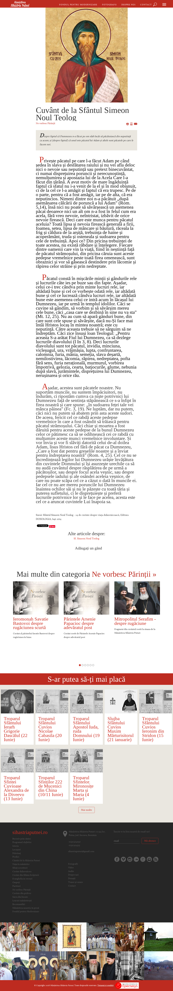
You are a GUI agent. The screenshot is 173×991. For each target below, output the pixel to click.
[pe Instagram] (129, 859)
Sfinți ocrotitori (19, 868)
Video (71, 868)
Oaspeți (16, 882)
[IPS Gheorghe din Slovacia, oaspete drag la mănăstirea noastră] (72, 966)
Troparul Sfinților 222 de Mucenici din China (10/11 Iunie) (50, 786)
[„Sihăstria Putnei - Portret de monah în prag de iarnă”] (158, 937)
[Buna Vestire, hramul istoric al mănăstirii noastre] (43, 937)
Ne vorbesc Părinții (45, 123)
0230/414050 (75, 842)
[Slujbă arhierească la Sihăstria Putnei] (14, 937)
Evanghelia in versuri (22, 879)
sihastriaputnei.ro (29, 832)
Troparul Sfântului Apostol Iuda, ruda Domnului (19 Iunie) (86, 729)
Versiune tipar (127, 124)
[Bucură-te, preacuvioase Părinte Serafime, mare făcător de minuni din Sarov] (129, 966)
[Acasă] (20, 4)
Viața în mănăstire (21, 864)
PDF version (131, 123)
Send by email (135, 124)
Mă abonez (150, 841)
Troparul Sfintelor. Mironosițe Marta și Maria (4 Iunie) (83, 788)
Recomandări (18, 904)
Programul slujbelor (22, 842)
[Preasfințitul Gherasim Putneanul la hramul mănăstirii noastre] (100, 937)
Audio (71, 871)
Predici (15, 857)
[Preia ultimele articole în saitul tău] (155, 859)
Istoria (15, 846)
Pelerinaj (16, 853)
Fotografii (109, 5)
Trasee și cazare (75, 882)
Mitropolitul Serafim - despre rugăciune (84, 621)
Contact (146, 5)
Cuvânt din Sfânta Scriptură (25, 875)
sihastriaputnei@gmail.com (81, 851)
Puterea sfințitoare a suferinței (132, 621)
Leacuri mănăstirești (22, 901)
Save (53, 526)
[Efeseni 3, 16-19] (72, 937)
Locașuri (16, 850)
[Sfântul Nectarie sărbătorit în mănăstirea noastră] (129, 937)
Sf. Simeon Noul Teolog (86, 538)
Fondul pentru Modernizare (78, 5)
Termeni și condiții (105, 985)
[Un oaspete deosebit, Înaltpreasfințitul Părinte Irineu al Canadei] (14, 966)
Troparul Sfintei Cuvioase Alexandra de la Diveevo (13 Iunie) (16, 788)
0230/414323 (74, 845)
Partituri (16, 886)
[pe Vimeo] (123, 859)
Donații (71, 879)
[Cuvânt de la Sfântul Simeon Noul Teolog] (86, 55)
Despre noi (128, 5)
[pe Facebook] (116, 859)
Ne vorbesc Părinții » (124, 574)
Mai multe (86, 810)
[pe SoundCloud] (136, 859)
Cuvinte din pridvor (21, 893)
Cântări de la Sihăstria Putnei (26, 861)
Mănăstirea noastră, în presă (25, 908)
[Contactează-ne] (149, 859)
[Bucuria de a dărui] (158, 966)
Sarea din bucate (20, 897)
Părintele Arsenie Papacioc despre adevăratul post (29, 623)
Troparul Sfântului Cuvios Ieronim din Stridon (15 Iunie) (153, 729)
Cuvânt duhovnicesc (22, 872)
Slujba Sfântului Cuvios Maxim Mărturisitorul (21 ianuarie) (121, 729)
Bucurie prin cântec (21, 839)
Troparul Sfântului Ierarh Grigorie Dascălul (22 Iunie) (15, 729)
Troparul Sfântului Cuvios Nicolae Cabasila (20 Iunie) (50, 729)
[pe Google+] (142, 859)
